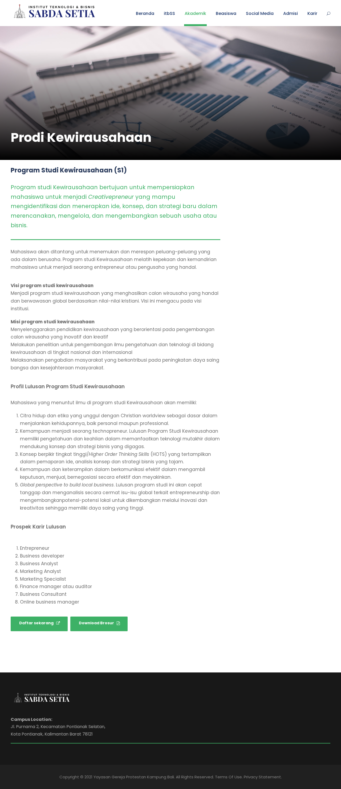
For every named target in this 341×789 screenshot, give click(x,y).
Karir (312, 13)
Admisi (290, 13)
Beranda (145, 13)
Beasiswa (226, 13)
